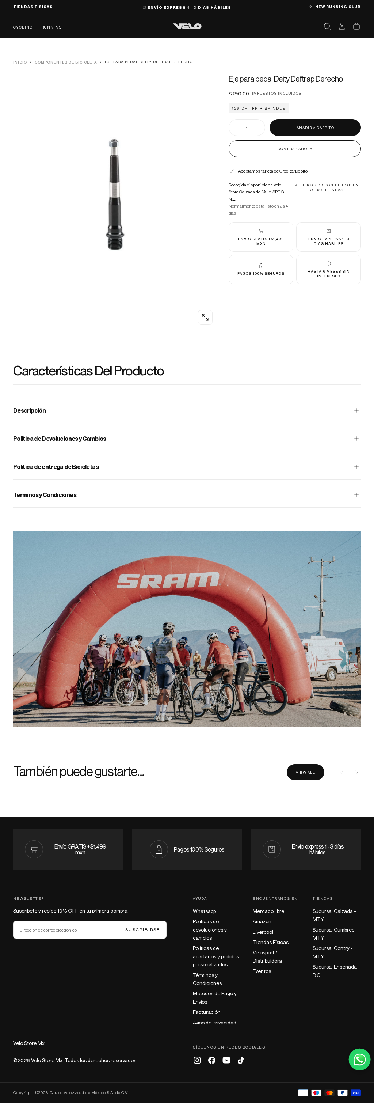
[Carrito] (356, 26)
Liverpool (263, 932)
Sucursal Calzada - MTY (334, 915)
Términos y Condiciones (207, 979)
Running (52, 27)
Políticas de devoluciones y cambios (210, 929)
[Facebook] (211, 1060)
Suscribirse (142, 929)
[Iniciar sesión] (341, 26)
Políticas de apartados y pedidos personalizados (216, 956)
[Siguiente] (356, 772)
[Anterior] (341, 772)
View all (305, 772)
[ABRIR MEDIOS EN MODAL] (205, 317)
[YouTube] (226, 1060)
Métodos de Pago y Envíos (215, 997)
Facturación (207, 1012)
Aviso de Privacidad (214, 1022)
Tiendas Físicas (271, 942)
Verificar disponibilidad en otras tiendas (327, 187)
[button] (327, 26)
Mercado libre (268, 911)
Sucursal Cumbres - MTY (335, 933)
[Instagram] (197, 1060)
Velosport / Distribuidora (267, 956)
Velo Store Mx (29, 1043)
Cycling (23, 27)
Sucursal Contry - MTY (333, 952)
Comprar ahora (295, 149)
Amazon (262, 921)
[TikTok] (241, 1060)
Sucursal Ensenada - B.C (336, 970)
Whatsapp (204, 911)
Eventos (262, 971)
